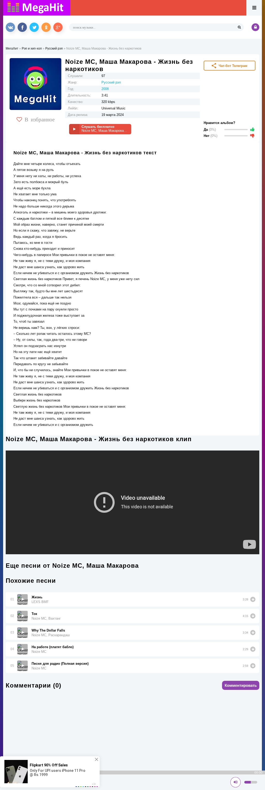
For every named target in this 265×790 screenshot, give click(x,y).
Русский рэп (54, 48)
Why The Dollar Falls (48, 630)
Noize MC (39, 652)
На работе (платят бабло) (52, 647)
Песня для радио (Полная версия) (60, 664)
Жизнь (37, 597)
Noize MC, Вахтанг (46, 618)
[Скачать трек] (252, 599)
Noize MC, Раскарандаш (51, 635)
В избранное (40, 119)
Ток (34, 614)
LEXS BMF (40, 602)
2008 (105, 89)
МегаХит (12, 48)
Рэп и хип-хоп (32, 48)
